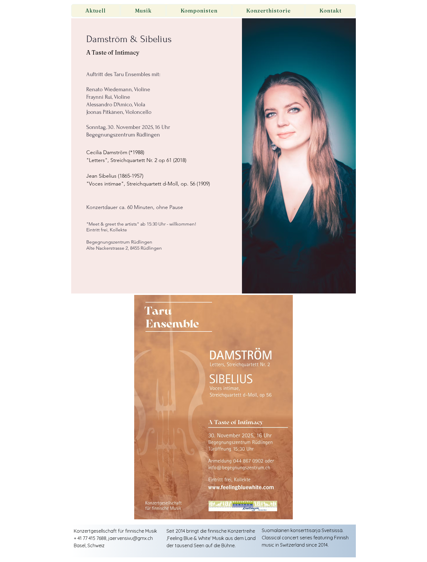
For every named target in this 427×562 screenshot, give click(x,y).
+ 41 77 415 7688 (90, 538)
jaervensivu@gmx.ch (130, 538)
